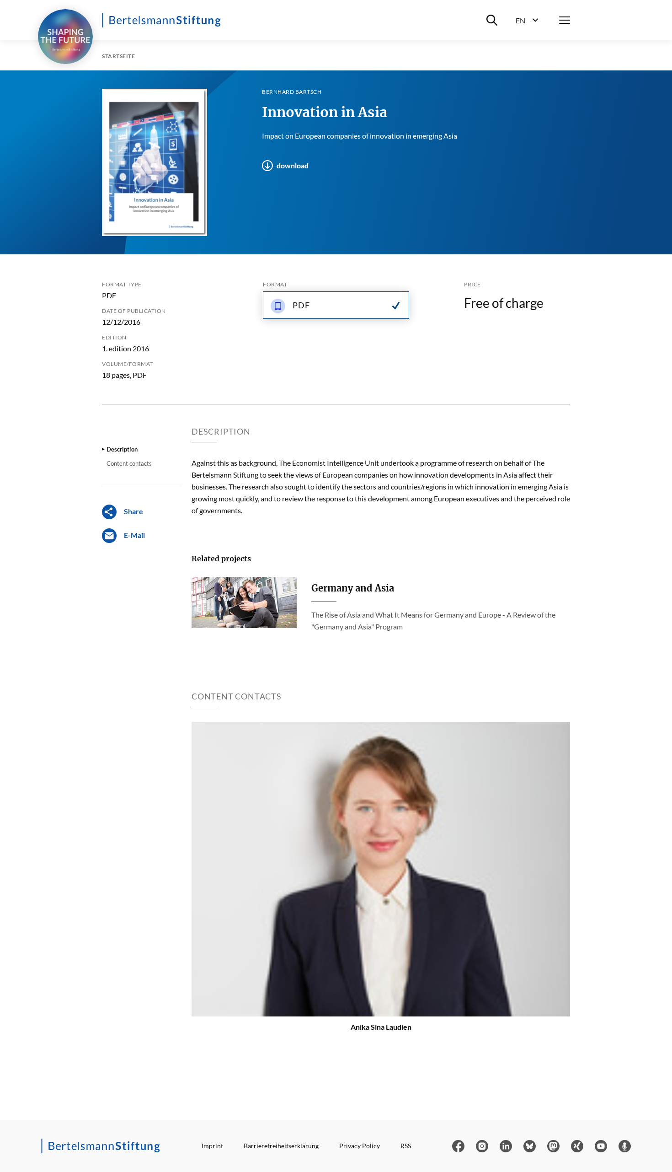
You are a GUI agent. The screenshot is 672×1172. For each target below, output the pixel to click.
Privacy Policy (359, 1146)
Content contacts (129, 463)
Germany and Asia (352, 588)
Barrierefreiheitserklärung (281, 1146)
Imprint (212, 1146)
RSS (405, 1146)
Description (122, 449)
